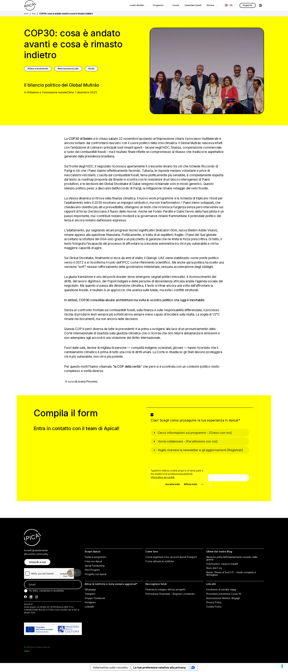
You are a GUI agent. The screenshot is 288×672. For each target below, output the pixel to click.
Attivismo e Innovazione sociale (47, 92)
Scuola (175, 5)
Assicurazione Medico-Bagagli (223, 598)
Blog (34, 13)
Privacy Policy (214, 602)
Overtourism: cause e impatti (222, 564)
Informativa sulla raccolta (110, 667)
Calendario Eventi (193, 5)
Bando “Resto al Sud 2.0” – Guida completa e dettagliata (231, 573)
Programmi (158, 5)
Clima (70, 92)
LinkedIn (89, 607)
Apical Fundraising (94, 566)
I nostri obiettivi (137, 5)
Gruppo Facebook (95, 598)
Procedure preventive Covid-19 (223, 594)
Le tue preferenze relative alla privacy (159, 667)
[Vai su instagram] (36, 597)
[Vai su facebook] (25, 597)
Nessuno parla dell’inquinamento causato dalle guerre (231, 558)
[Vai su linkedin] (31, 597)
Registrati (247, 5)
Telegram (90, 594)
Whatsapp (90, 589)
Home (26, 13)
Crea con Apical (93, 561)
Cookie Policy (214, 607)
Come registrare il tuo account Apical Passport (171, 557)
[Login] (260, 5)
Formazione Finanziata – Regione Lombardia (169, 594)
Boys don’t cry (214, 568)
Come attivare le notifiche (159, 561)
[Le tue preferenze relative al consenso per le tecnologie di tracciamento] (282, 666)
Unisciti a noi (37, 562)
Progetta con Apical (95, 574)
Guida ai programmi (95, 557)
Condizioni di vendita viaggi (221, 589)
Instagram (90, 602)
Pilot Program (92, 570)
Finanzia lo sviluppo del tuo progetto (165, 589)
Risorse (210, 5)
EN (231, 5)
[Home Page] (30, 5)
